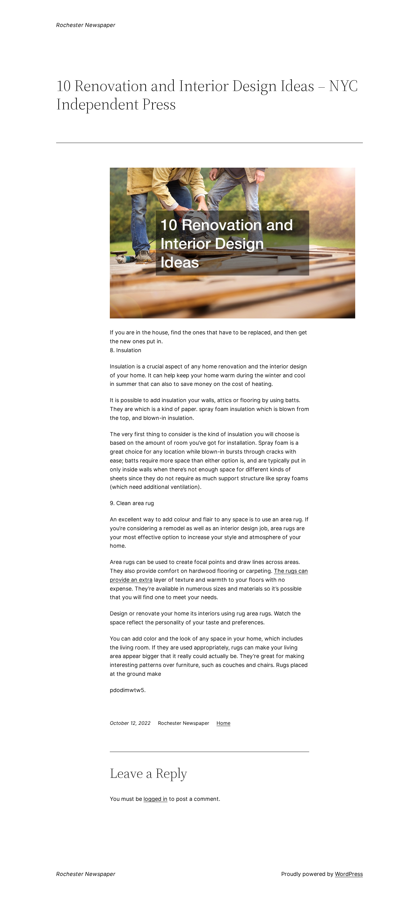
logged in (155, 799)
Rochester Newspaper (85, 25)
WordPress (349, 874)
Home (223, 723)
